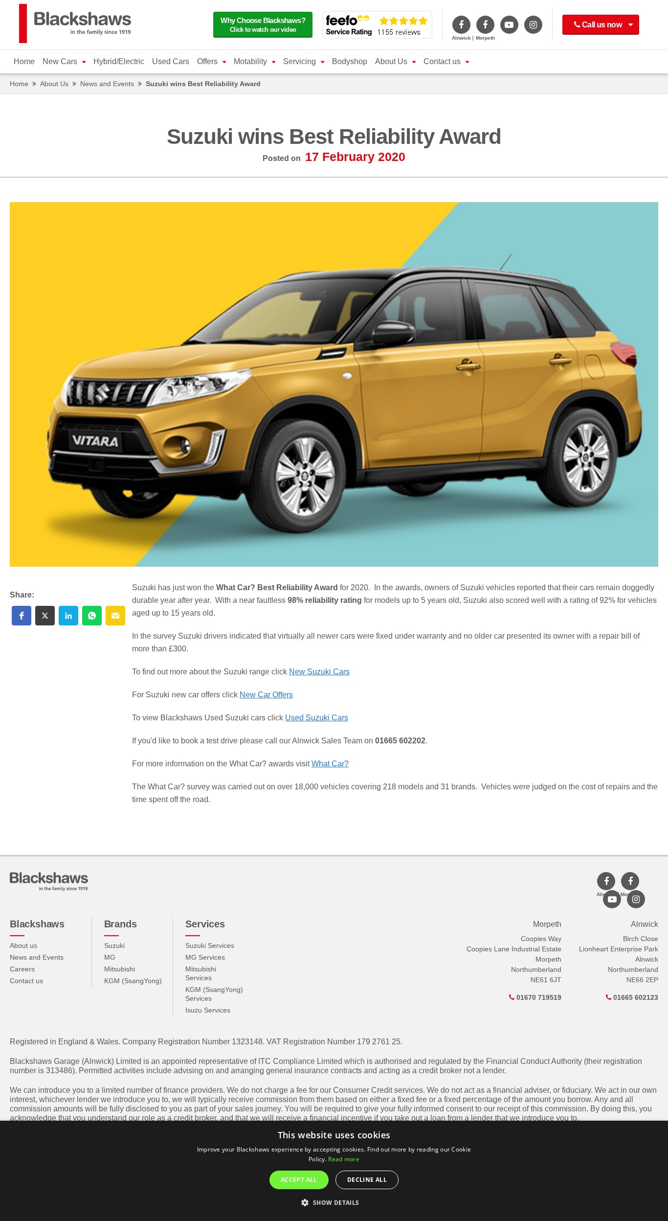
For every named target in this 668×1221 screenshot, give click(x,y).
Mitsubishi (119, 969)
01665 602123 (634, 997)
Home (24, 61)
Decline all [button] (367, 1179)
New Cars (60, 61)
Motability (250, 61)
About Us (391, 61)
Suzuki (114, 945)
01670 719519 (537, 997)
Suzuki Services (209, 945)
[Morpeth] (485, 25)
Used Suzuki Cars (316, 718)
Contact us (442, 61)
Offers (207, 61)
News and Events (107, 84)
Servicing (299, 61)
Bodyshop (349, 61)
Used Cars (170, 61)
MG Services (205, 957)
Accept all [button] (299, 1179)
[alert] (334, 1171)
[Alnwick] (461, 25)
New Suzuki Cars (319, 672)
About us (23, 945)
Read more (343, 1159)
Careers (22, 969)
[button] (21, 615)
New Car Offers (266, 695)
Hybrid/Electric (118, 61)
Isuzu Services (207, 1010)
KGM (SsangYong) (133, 981)
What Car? (330, 764)
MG (109, 957)
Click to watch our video (263, 24)
